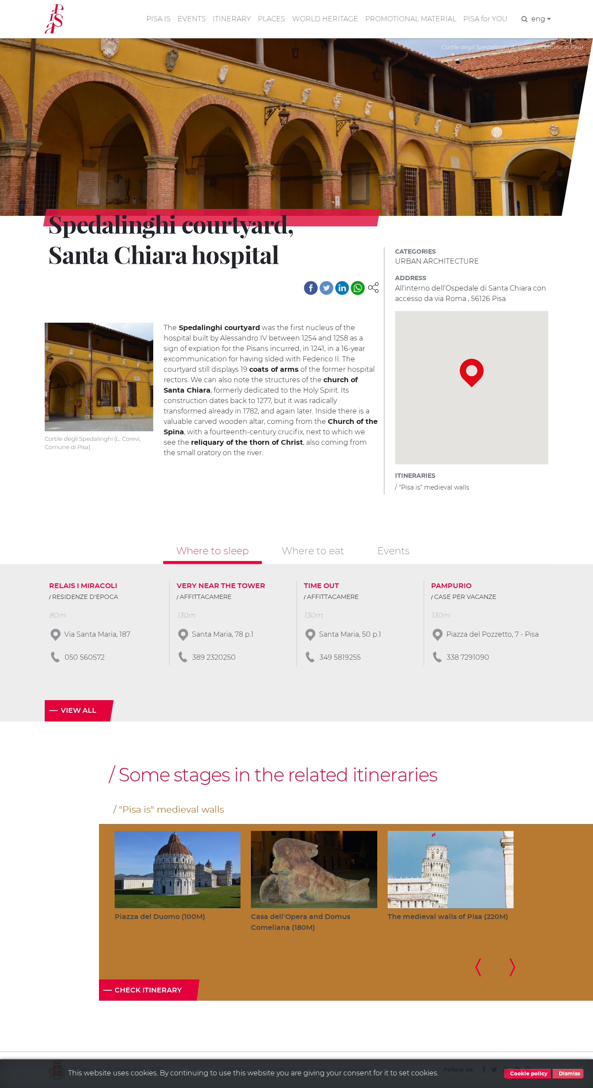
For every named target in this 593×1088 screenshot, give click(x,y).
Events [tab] (393, 551)
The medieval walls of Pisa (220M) (448, 916)
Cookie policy (528, 1073)
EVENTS (192, 19)
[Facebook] (311, 288)
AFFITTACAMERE (205, 597)
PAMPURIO (451, 585)
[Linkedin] (342, 288)
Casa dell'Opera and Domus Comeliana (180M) (300, 922)
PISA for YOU (485, 19)
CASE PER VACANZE (465, 597)
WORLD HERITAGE (325, 19)
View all (78, 710)
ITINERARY (232, 19)
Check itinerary (148, 990)
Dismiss (568, 1073)
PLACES (271, 19)
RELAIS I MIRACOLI (83, 585)
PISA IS (158, 19)
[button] (373, 287)
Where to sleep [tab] (212, 551)
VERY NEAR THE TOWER (221, 585)
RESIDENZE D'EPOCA (85, 597)
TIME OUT (321, 585)
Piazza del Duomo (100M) (160, 916)
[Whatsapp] (358, 288)
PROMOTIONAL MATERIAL (410, 19)
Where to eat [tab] (313, 551)
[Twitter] (326, 288)
